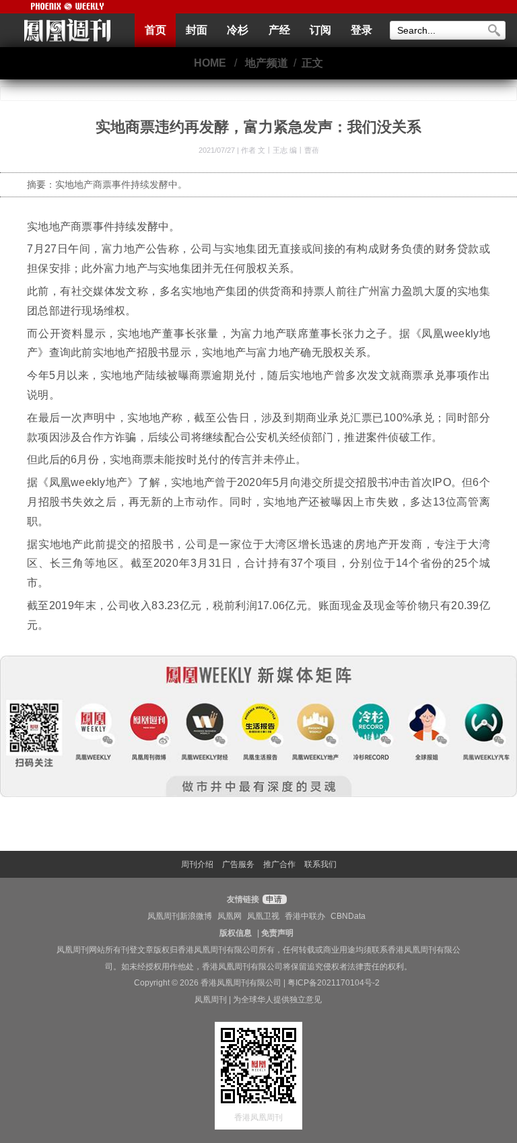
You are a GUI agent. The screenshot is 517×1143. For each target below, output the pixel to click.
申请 (273, 899)
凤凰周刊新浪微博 (179, 916)
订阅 (320, 30)
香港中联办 (305, 916)
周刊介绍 (197, 864)
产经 (279, 30)
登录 (361, 30)
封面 (196, 30)
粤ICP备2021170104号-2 (333, 983)
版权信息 (235, 933)
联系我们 (320, 864)
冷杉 (237, 30)
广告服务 (238, 864)
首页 (155, 30)
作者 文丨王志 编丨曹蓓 (280, 150)
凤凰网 (229, 916)
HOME (210, 63)
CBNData (348, 916)
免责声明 (277, 933)
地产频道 (266, 63)
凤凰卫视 (263, 916)
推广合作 (279, 864)
